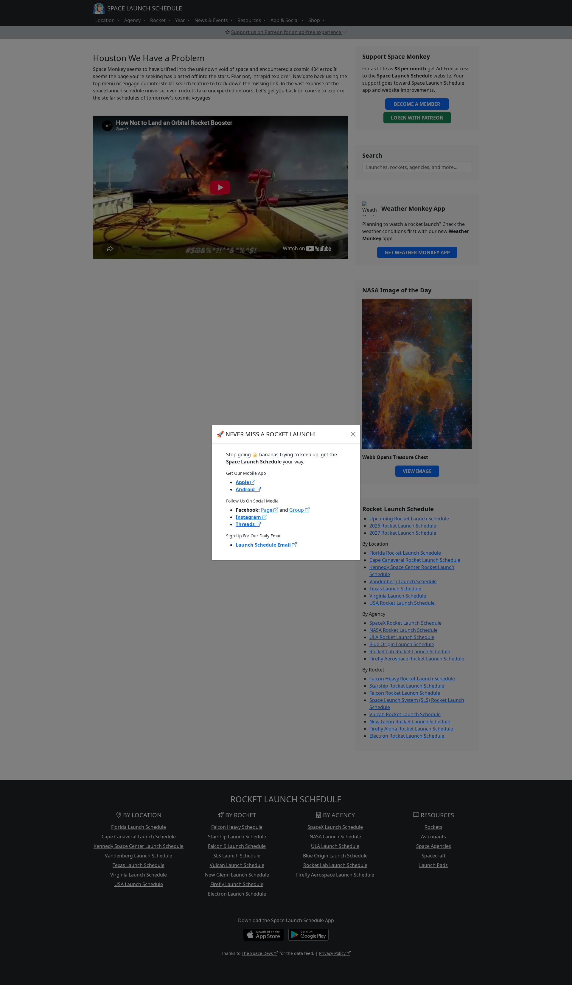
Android (246, 489)
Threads (246, 524)
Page (267, 510)
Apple (243, 482)
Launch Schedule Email (264, 545)
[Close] (353, 434)
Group (297, 510)
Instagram (249, 517)
